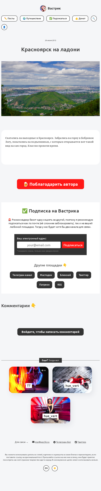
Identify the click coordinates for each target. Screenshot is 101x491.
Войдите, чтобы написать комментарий (50, 331)
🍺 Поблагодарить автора (50, 184)
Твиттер (84, 275)
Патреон (44, 284)
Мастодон (46, 275)
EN (46, 468)
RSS (59, 284)
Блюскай (65, 275)
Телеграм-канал (22, 275)
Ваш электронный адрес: (32, 238)
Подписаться (73, 245)
